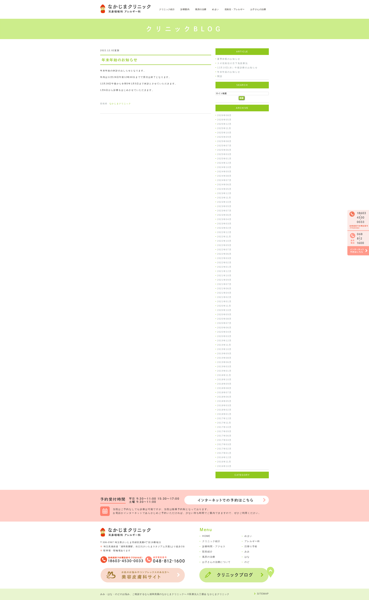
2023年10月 (224, 202)
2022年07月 (224, 249)
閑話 (219, 76)
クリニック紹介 (211, 541)
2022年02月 (224, 262)
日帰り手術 (250, 546)
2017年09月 (224, 431)
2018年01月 (224, 414)
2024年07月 (224, 180)
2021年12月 (224, 271)
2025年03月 (224, 154)
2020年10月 (224, 310)
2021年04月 (224, 293)
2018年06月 (224, 397)
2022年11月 (224, 236)
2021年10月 (224, 275)
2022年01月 (224, 267)
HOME (206, 536)
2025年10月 (224, 132)
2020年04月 (224, 332)
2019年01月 (224, 371)
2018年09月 (224, 384)
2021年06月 (224, 288)
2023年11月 (224, 197)
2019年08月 (224, 358)
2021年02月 (224, 297)
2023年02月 (224, 228)
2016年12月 (224, 457)
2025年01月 (224, 158)
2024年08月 (224, 176)
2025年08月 (224, 141)
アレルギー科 (252, 541)
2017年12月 (224, 418)
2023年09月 (224, 206)
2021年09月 (224, 280)
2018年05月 (224, 401)
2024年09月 (224, 171)
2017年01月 (224, 453)
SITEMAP (263, 594)
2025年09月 (224, 137)
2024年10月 (224, 167)
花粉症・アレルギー (235, 9)
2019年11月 (224, 345)
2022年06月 (224, 254)
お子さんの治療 (258, 9)
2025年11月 (224, 128)
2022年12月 (224, 232)
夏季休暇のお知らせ (228, 59)
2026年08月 (224, 115)
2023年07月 (224, 210)
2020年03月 (224, 336)
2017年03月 (224, 444)
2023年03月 (224, 223)
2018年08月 (224, 388)
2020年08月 (224, 319)
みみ (247, 551)
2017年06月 (224, 435)
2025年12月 (224, 124)
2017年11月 (224, 422)
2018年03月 (224, 405)
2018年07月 (224, 392)
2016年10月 (224, 466)
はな (247, 557)
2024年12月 (224, 163)
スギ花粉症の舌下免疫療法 (232, 63)
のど (247, 562)
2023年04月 (224, 219)
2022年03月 (224, 258)
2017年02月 (224, 448)
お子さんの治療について (216, 562)
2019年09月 (224, 353)
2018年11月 (224, 375)
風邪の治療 (200, 9)
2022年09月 (224, 245)
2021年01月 (224, 301)
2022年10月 (224, 241)
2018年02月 (224, 410)
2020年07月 (224, 323)
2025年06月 (224, 150)
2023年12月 (224, 193)
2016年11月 (224, 462)
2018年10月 (224, 379)
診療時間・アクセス (213, 546)
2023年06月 (224, 215)
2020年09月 (224, 314)
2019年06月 (224, 362)
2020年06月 (224, 327)
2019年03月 (224, 366)
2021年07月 (224, 284)
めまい (215, 9)
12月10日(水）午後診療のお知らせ (237, 67)
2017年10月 (224, 427)
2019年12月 (224, 340)
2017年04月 (224, 440)
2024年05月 (224, 189)
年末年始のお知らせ (120, 60)
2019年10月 (224, 349)
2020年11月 (224, 306)
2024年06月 (224, 184)
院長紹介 (207, 551)
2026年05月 (224, 119)
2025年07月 (224, 145)
